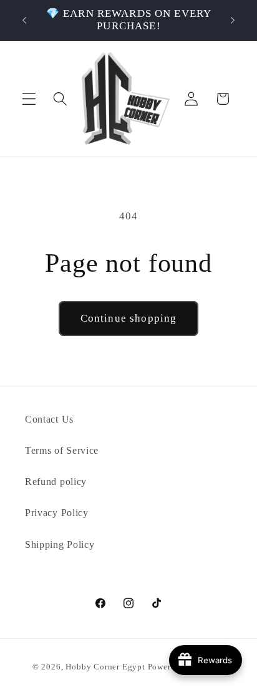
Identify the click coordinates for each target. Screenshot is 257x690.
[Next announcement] (232, 20)
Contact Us (49, 419)
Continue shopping (128, 318)
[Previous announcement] (24, 20)
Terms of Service (62, 450)
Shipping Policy (59, 544)
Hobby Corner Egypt (105, 667)
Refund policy (56, 481)
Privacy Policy (57, 512)
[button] (29, 99)
